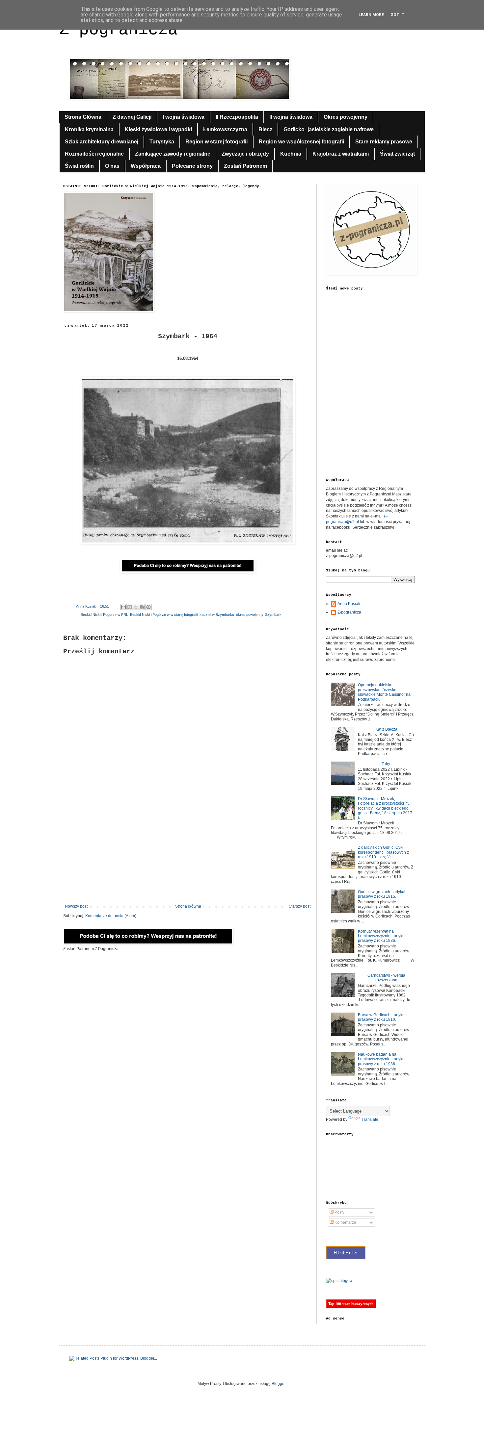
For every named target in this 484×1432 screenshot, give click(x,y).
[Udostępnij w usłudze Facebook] (142, 607)
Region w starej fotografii (216, 141)
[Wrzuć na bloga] (129, 607)
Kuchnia (290, 154)
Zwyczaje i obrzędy (245, 154)
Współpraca (146, 166)
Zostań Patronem (245, 166)
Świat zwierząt (397, 154)
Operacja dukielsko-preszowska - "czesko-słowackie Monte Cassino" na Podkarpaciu (384, 692)
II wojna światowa (290, 117)
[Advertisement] (187, 850)
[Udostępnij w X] (136, 607)
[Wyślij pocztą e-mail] (123, 607)
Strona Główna (83, 117)
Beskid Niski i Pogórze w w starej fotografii (164, 614)
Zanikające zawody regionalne (172, 154)
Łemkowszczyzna (225, 129)
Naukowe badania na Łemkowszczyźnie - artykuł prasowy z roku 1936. (382, 1059)
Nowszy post (76, 906)
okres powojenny (249, 614)
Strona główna (188, 906)
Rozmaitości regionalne (94, 154)
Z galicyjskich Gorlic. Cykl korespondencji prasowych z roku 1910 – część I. (383, 852)
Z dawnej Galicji (132, 117)
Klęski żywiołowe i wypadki (158, 129)
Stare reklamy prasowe (383, 141)
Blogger (278, 1383)
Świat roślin (79, 166)
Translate (370, 1119)
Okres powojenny (345, 117)
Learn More (371, 15)
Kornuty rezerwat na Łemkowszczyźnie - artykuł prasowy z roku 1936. (382, 936)
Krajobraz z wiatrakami (340, 154)
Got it (397, 15)
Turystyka (161, 141)
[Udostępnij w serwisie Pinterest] (148, 607)
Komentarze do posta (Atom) (110, 916)
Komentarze (345, 1222)
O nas (112, 166)
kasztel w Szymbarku (217, 614)
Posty (339, 1212)
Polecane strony (192, 166)
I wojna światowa (183, 117)
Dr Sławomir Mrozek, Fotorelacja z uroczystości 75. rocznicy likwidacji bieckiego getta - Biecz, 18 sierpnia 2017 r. (385, 808)
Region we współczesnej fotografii (301, 141)
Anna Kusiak (348, 603)
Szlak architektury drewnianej (101, 141)
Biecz (265, 129)
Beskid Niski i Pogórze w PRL (104, 614)
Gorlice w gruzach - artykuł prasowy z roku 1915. (381, 894)
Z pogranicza (118, 29)
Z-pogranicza (349, 612)
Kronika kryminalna (89, 129)
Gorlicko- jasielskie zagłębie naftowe (328, 129)
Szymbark (273, 614)
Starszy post (299, 906)
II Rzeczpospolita (237, 117)
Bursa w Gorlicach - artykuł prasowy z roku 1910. (382, 1017)
